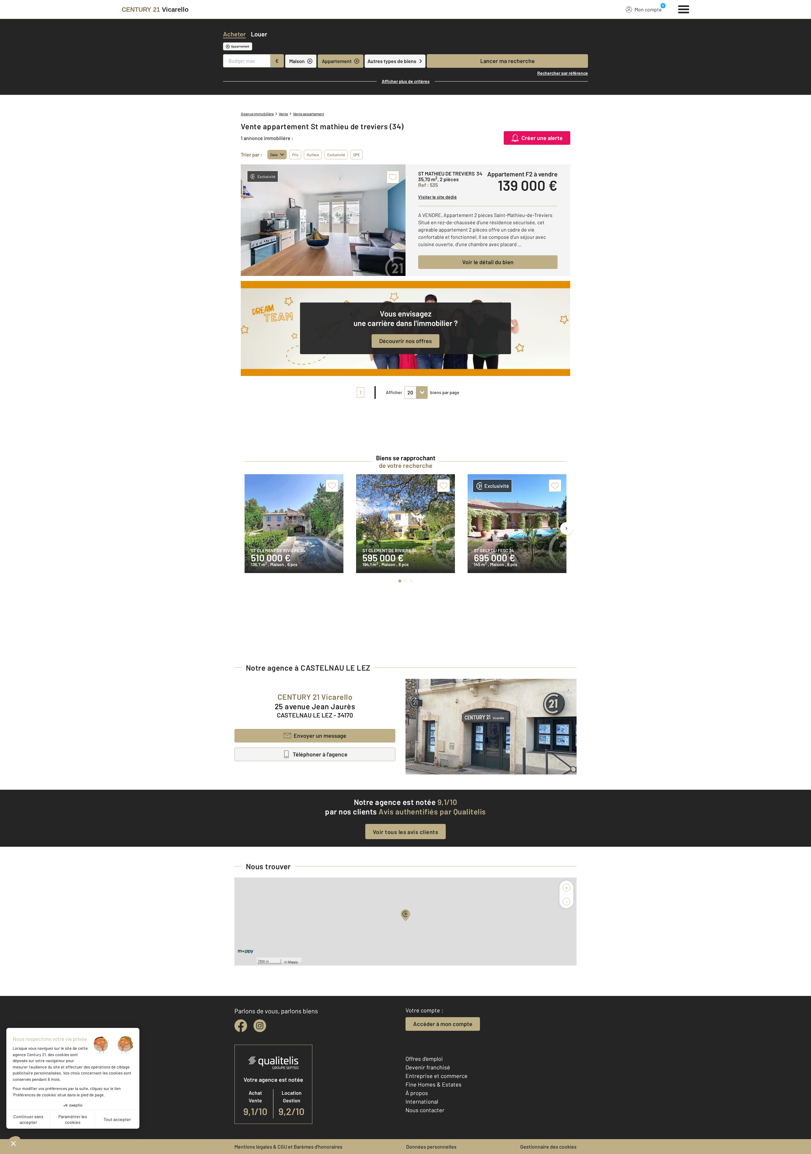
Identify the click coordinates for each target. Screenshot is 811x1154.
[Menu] (683, 8)
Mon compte (648, 9)
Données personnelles (431, 1147)
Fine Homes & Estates (434, 1084)
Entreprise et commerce (437, 1075)
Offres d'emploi (424, 1058)
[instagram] (259, 1025)
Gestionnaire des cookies (548, 1147)
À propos (417, 1092)
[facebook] (240, 1025)
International (422, 1101)
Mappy (293, 961)
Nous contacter (425, 1109)
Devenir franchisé (428, 1067)
